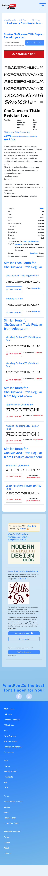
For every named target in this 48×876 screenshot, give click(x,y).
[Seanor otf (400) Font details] (23, 470)
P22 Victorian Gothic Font (19, 405)
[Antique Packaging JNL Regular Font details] (23, 434)
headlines (35, 241)
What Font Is (9, 709)
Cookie (7, 843)
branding (27, 241)
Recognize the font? (22, 633)
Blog (6, 731)
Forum (6, 796)
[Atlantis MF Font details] (23, 305)
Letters (7, 807)
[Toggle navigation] (42, 6)
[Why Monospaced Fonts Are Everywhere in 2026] (24, 553)
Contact (7, 853)
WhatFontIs (10, 20)
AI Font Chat (9, 725)
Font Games (9, 752)
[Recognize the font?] (24, 593)
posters (18, 244)
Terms (6, 837)
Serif (42, 209)
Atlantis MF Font (14, 299)
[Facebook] (19, 696)
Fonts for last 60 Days (13, 802)
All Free (36, 20)
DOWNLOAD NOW (25, 54)
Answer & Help (19, 579)
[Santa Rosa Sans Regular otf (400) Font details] (23, 493)
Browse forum (24, 639)
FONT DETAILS (14, 289)
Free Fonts (8, 777)
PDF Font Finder (10, 741)
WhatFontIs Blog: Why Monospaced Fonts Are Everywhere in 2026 (19, 537)
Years (6, 812)
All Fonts (24, 20)
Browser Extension (12, 720)
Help (6, 761)
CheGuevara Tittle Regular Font (22, 276)
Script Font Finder (11, 823)
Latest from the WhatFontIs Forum (23, 571)
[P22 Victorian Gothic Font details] (23, 410)
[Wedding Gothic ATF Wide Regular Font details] (23, 346)
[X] (29, 696)
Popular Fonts (10, 818)
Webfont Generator (24, 652)
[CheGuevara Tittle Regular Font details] (23, 282)
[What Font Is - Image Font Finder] (9, 6)
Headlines (34, 253)
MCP (6, 788)
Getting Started (10, 772)
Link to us (8, 714)
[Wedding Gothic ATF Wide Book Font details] (23, 372)
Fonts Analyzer (10, 736)
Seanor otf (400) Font (17, 466)
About (6, 848)
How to (7, 766)
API (5, 782)
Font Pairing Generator (13, 747)
